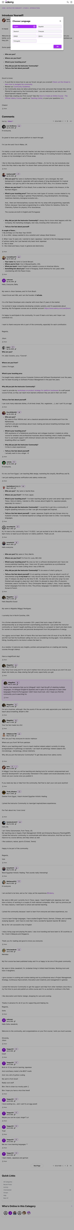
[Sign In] (71, 2)
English (16, 26)
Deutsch (16, 31)
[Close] (60, 21)
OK (57, 46)
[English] (9, 2)
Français (41, 31)
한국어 (41, 36)
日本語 (16, 36)
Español (41, 26)
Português (17, 41)
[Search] (67, 2)
